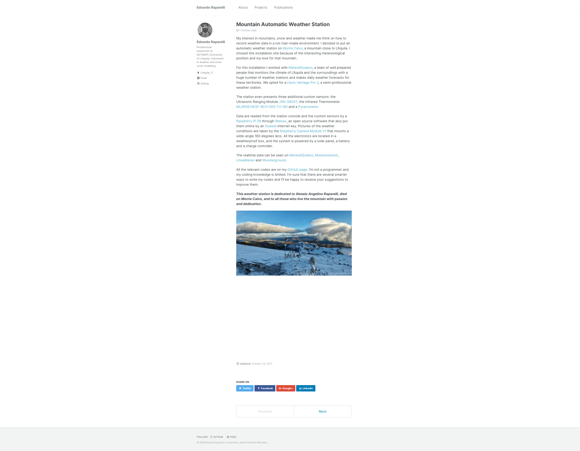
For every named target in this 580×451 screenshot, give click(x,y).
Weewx (281, 121)
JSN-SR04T (288, 102)
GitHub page (297, 169)
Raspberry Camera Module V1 (303, 131)
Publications (283, 7)
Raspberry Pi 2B (248, 121)
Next (323, 411)
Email (203, 77)
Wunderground (274, 160)
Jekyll (242, 442)
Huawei (271, 126)
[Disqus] (294, 318)
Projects (261, 7)
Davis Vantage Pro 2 (303, 82)
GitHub (204, 83)
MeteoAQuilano (300, 68)
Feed (232, 436)
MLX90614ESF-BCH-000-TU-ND (262, 107)
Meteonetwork (326, 155)
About (243, 7)
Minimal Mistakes (257, 442)
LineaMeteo (245, 160)
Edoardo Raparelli (211, 7)
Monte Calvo (293, 48)
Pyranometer (308, 107)
